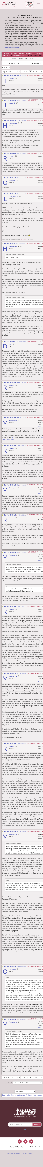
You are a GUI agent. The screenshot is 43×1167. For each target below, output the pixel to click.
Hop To (10, 1083)
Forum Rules (6, 1095)
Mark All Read (15, 1095)
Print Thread (6, 67)
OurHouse (23, 1019)
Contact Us (23, 1095)
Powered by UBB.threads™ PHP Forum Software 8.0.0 (21, 1153)
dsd (25, 382)
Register (39, 53)
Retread (23, 178)
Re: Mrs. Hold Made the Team (13, 76)
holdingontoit (22, 341)
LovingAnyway (22, 244)
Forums (21, 53)
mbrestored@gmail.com (12, 47)
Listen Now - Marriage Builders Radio (29, 5)
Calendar (20, 59)
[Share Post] (40, 75)
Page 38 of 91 (7, 72)
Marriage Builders (10, 53)
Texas (39, 426)
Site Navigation (38, 3)
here (13, 437)
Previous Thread (14, 63)
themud (23, 76)
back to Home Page (9, 3)
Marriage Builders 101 (20, 55)
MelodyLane (22, 446)
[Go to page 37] (15, 71)
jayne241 (23, 120)
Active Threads (29, 59)
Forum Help (32, 1095)
